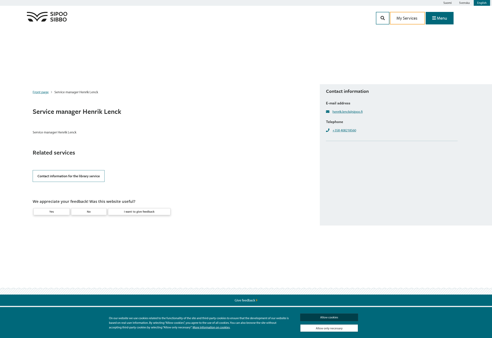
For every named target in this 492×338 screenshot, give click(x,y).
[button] (51, 211)
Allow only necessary (329, 328)
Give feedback (245, 300)
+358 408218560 (344, 130)
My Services (407, 18)
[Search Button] (382, 18)
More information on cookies (211, 327)
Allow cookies (329, 317)
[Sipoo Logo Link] (47, 20)
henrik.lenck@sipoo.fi (347, 111)
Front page (41, 92)
